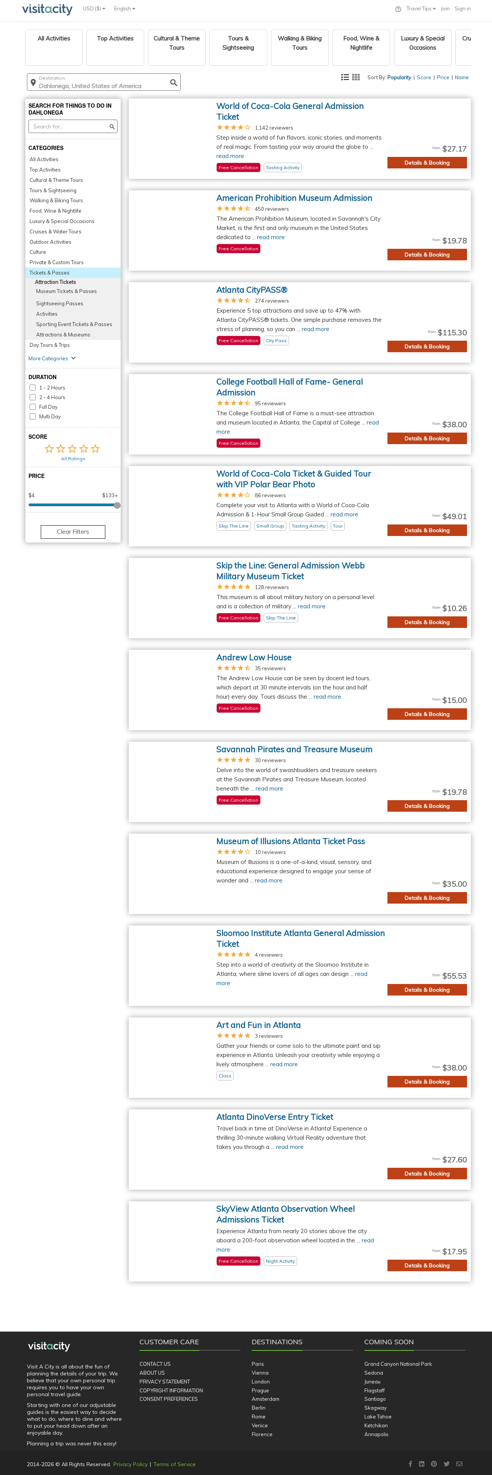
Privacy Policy (130, 1464)
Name (462, 77)
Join (445, 8)
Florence (262, 1434)
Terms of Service (174, 1464)
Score (424, 77)
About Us (152, 1373)
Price (443, 77)
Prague (260, 1390)
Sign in (463, 8)
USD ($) (92, 8)
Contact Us (155, 1364)
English (123, 8)
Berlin (259, 1408)
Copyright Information (171, 1390)
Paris (258, 1364)
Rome (259, 1416)
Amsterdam (265, 1399)
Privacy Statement (165, 1381)
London (261, 1381)
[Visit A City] (49, 1347)
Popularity (399, 77)
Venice (260, 1425)
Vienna (260, 1373)
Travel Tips (420, 8)
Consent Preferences (169, 1399)
